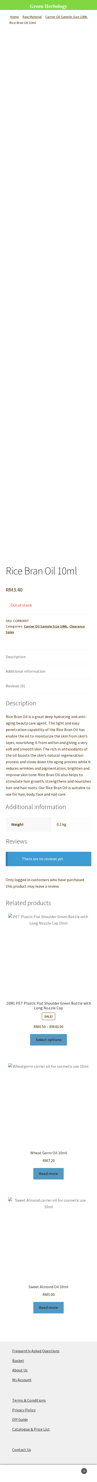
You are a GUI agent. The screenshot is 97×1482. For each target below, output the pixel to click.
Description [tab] (16, 656)
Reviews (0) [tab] (15, 685)
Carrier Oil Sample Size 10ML (66, 16)
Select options (48, 1039)
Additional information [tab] (25, 671)
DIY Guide (20, 1419)
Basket (18, 1360)
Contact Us (21, 1449)
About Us (20, 1370)
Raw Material (32, 16)
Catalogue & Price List (31, 1429)
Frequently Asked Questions (35, 1350)
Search (48, 1473)
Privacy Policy (24, 1409)
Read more (48, 1173)
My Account (22, 1379)
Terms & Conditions (29, 1400)
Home (14, 16)
